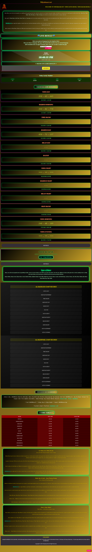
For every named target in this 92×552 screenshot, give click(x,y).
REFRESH (46, 68)
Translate (49, 48)
